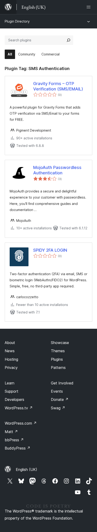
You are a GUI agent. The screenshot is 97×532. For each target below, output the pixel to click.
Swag (58, 408)
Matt (11, 431)
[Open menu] (89, 7)
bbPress (14, 440)
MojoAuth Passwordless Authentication (57, 170)
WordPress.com (21, 423)
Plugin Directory (17, 21)
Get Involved (62, 383)
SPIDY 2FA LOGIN (50, 250)
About (10, 342)
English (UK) (26, 469)
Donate (60, 399)
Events (57, 391)
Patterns (58, 367)
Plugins (57, 359)
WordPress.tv (19, 408)
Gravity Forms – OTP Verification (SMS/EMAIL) (58, 86)
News (10, 350)
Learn (9, 383)
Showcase (60, 342)
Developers (14, 399)
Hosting (11, 359)
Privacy (11, 367)
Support (11, 391)
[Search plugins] (68, 40)
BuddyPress (17, 448)
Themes (58, 350)
